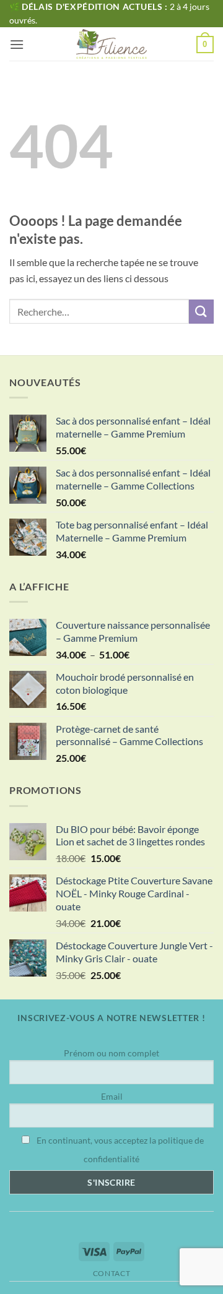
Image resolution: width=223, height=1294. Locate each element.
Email (112, 1096)
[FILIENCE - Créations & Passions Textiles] (112, 44)
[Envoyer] (201, 312)
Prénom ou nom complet (111, 1053)
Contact (111, 1273)
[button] (16, 44)
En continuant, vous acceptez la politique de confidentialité (119, 1149)
